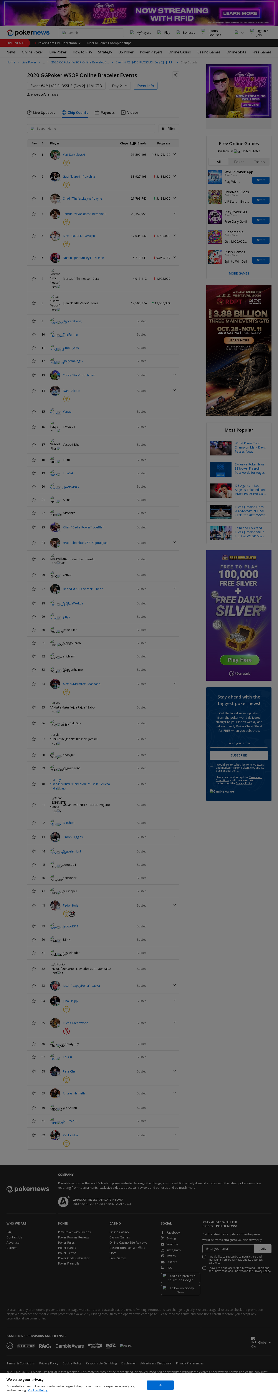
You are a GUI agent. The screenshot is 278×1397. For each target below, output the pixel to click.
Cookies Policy (38, 1390)
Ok (160, 1385)
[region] (139, 1385)
